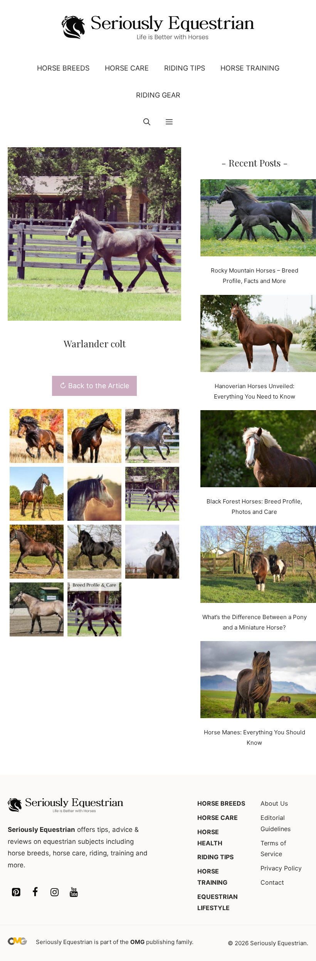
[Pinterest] (16, 893)
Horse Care (127, 68)
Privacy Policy (281, 868)
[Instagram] (54, 893)
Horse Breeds (63, 68)
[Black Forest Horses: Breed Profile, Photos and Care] (258, 450)
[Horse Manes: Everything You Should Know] (258, 681)
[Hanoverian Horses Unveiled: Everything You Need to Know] (258, 335)
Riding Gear (158, 95)
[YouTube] (73, 893)
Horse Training (249, 68)
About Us (274, 803)
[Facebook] (35, 893)
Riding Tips (184, 68)
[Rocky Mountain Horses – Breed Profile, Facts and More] (258, 219)
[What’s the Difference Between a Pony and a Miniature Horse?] (258, 566)
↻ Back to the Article (94, 386)
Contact (272, 882)
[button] (147, 122)
